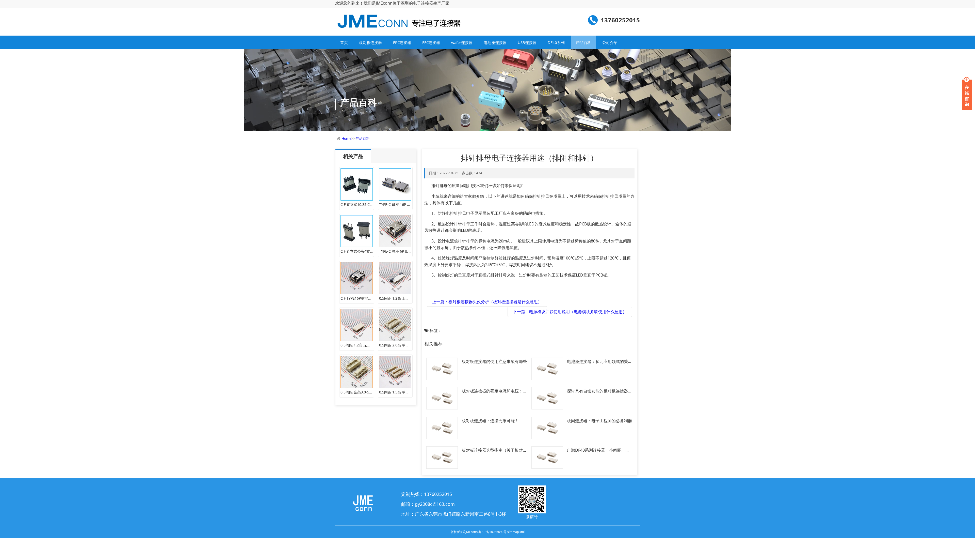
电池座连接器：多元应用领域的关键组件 (599, 362)
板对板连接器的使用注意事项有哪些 (494, 361)
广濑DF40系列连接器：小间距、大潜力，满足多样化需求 (598, 450)
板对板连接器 (370, 42)
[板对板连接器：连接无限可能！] (442, 427)
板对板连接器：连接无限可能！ (490, 420)
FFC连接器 (431, 42)
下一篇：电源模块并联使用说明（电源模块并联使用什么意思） (570, 311)
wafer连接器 (462, 42)
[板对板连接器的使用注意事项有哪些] (442, 368)
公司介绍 (610, 42)
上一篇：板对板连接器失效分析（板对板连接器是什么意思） (487, 301)
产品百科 (583, 42)
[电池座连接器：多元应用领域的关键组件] (547, 368)
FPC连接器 (402, 42)
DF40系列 (556, 42)
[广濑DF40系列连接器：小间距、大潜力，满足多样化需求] (547, 457)
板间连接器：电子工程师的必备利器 (599, 420)
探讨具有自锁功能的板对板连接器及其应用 (599, 391)
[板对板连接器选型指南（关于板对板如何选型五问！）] (442, 457)
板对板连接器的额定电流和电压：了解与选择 (494, 391)
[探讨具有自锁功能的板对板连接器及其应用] (547, 398)
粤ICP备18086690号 (492, 532)
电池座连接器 (495, 42)
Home (346, 138)
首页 (344, 42)
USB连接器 (527, 42)
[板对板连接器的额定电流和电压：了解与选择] (442, 398)
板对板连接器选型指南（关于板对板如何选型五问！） (494, 450)
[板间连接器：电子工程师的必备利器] (547, 427)
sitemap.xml (516, 532)
